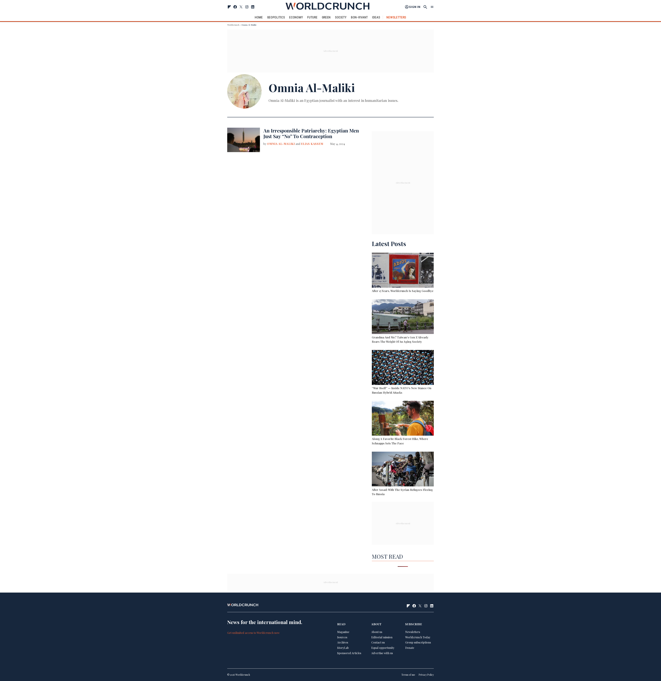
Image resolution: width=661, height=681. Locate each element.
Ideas (376, 17)
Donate (409, 648)
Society (341, 17)
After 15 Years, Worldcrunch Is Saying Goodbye (402, 291)
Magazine (343, 632)
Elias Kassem (312, 144)
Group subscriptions (418, 642)
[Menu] (432, 7)
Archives (342, 642)
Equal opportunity (382, 648)
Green (326, 17)
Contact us (378, 642)
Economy (296, 17)
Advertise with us (382, 653)
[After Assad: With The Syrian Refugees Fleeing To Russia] (403, 470)
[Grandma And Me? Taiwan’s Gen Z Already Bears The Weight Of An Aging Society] (403, 317)
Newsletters (396, 17)
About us (376, 632)
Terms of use (408, 674)
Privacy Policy (426, 674)
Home (259, 17)
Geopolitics (276, 17)
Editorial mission (381, 637)
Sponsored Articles (349, 653)
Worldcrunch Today (417, 637)
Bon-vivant (359, 17)
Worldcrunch (233, 24)
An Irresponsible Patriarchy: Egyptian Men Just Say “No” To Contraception (311, 133)
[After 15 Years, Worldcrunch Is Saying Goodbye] (403, 271)
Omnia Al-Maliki (281, 144)
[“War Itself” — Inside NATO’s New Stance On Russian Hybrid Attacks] (403, 368)
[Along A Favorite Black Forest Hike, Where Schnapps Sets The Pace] (403, 419)
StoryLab (343, 648)
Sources (342, 637)
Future (312, 17)
